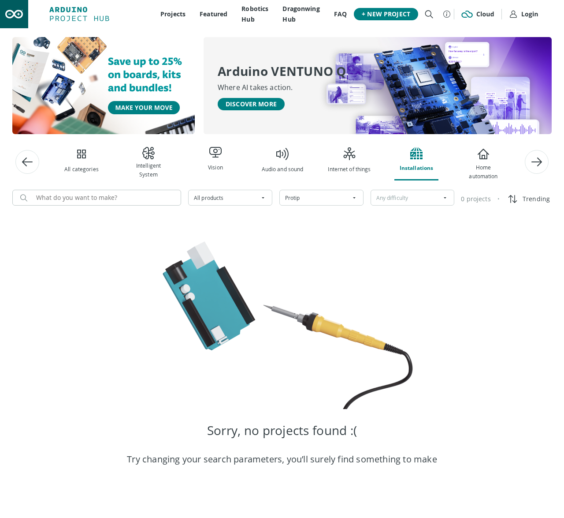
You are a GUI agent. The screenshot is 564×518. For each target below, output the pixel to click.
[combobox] (230, 198)
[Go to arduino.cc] (14, 14)
